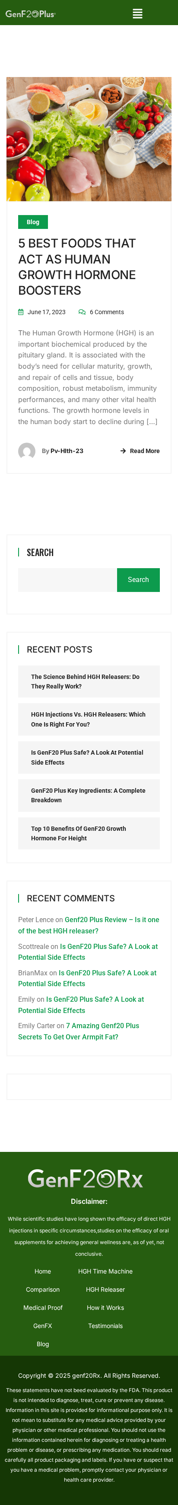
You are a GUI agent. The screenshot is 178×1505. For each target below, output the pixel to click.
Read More (145, 450)
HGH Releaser (105, 1289)
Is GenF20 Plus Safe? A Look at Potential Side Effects (87, 757)
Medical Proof (43, 1307)
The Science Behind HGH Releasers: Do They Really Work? (85, 681)
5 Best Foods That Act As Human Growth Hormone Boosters (77, 267)
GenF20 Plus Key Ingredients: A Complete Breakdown (88, 795)
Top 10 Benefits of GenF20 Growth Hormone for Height (78, 833)
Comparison (43, 1289)
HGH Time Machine (105, 1271)
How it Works (105, 1307)
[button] (137, 13)
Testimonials (105, 1325)
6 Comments (107, 312)
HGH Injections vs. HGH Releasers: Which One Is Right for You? (88, 719)
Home (43, 1271)
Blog (33, 222)
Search (40, 552)
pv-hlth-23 (67, 450)
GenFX (42, 1325)
